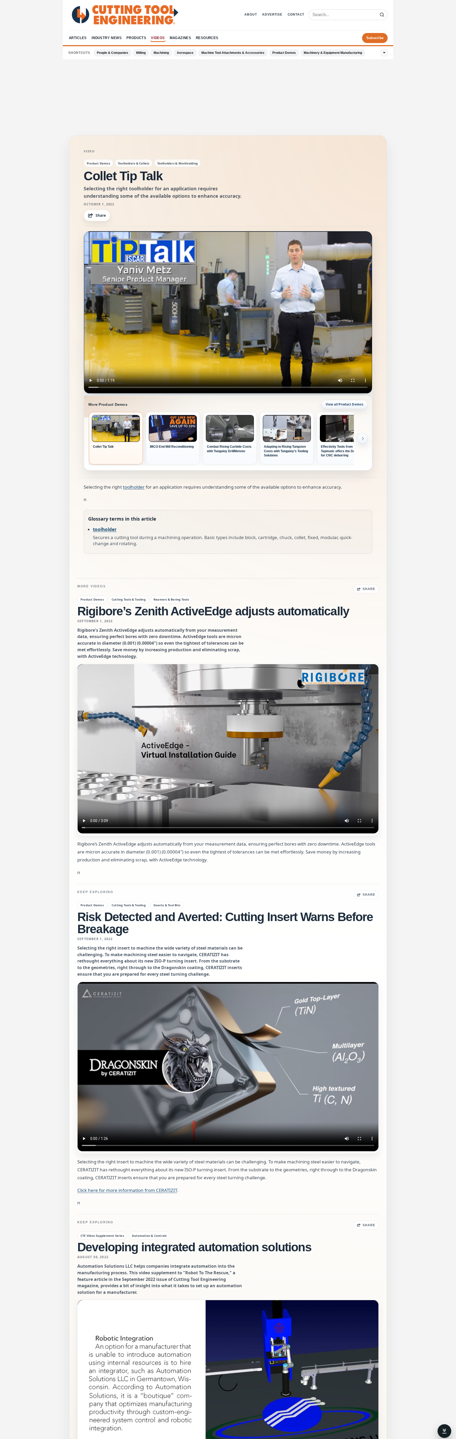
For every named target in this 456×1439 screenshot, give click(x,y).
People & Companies (112, 53)
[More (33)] (384, 52)
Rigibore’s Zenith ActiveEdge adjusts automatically (213, 611)
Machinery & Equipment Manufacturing (333, 53)
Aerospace (185, 53)
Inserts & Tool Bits (167, 905)
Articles (78, 38)
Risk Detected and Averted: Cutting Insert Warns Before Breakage (225, 923)
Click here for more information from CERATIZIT (127, 1190)
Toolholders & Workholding (177, 163)
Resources (207, 38)
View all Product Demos (344, 404)
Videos (158, 38)
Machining (161, 53)
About (250, 14)
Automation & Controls (149, 1236)
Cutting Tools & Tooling (129, 599)
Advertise (272, 14)
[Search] (381, 15)
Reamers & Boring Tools (171, 599)
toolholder (134, 487)
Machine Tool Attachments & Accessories (232, 53)
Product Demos (284, 53)
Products (136, 38)
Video (89, 151)
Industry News (107, 38)
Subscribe (374, 38)
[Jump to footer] (444, 1431)
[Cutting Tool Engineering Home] (125, 15)
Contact (296, 14)
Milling (141, 53)
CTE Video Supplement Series (102, 1236)
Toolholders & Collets (133, 163)
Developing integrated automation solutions (194, 1247)
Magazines (180, 38)
